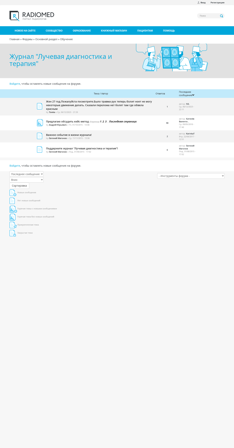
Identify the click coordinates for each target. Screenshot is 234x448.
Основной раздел (46, 39)
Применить (221, 16)
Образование (82, 30)
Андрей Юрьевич (58, 124)
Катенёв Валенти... (186, 120)
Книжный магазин (114, 30)
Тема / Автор (101, 93)
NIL (187, 103)
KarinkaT (190, 133)
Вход (203, 2)
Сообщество (54, 30)
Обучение (66, 39)
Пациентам (145, 30)
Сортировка (19, 185)
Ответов (160, 93)
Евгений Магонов (58, 138)
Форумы (27, 39)
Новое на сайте (25, 30)
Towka (52, 112)
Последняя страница (122, 121)
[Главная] (32, 16)
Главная (15, 39)
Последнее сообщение (185, 93)
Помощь (169, 30)
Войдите (15, 83)
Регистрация (217, 2)
